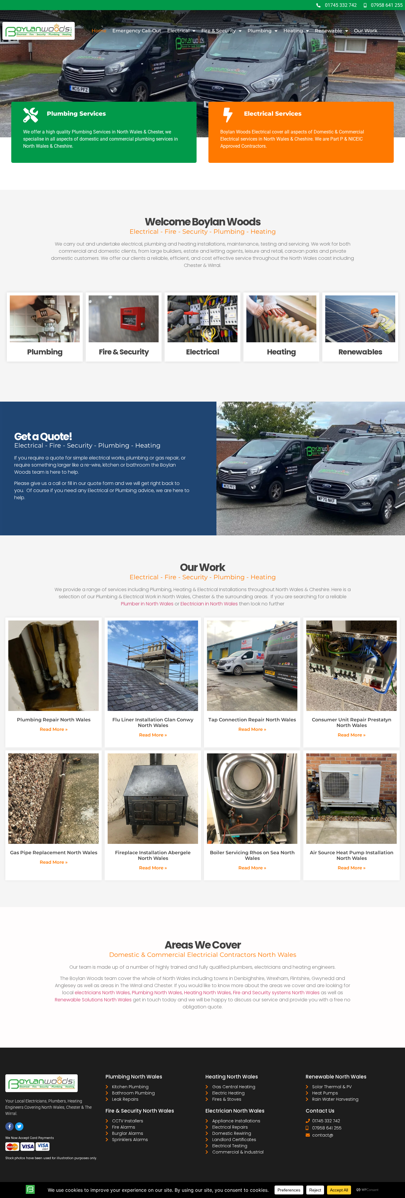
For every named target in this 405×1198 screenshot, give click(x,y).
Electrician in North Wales (209, 603)
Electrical (178, 31)
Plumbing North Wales (157, 992)
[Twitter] (19, 1126)
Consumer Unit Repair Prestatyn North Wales (351, 722)
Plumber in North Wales (147, 603)
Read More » (54, 729)
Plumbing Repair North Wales (53, 720)
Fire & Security (218, 31)
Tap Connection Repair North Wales (252, 720)
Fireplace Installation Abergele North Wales (153, 855)
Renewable (328, 31)
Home (99, 31)
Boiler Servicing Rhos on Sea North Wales (252, 855)
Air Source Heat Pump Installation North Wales (351, 855)
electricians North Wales (102, 992)
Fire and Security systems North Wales (276, 992)
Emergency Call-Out (136, 31)
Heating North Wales (207, 992)
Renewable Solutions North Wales (93, 999)
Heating (293, 31)
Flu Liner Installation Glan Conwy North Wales (152, 722)
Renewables (360, 352)
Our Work (365, 31)
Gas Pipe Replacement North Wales (53, 852)
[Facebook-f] (9, 1126)
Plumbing (260, 31)
